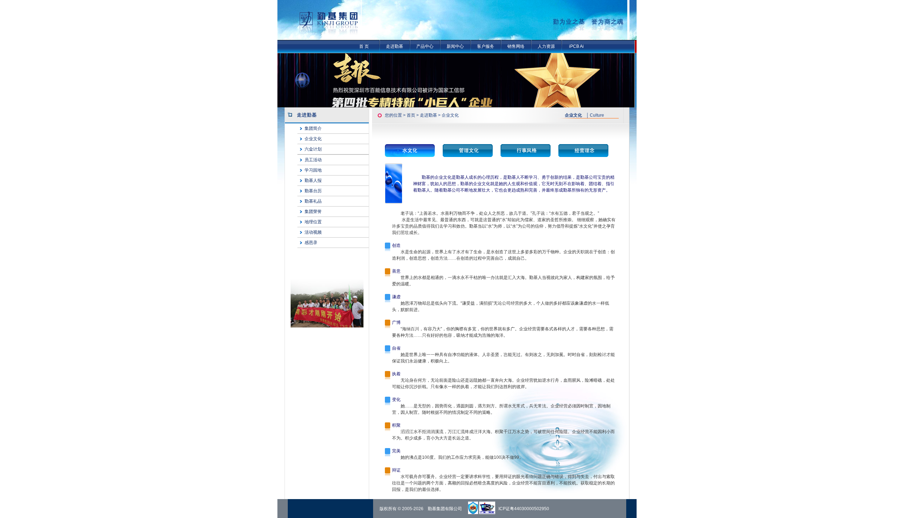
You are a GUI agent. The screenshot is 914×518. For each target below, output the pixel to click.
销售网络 (515, 46)
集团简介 (313, 128)
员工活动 (313, 159)
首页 (411, 115)
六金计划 (313, 149)
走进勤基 (394, 46)
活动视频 (313, 232)
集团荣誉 (313, 211)
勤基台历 (313, 190)
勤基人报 (313, 180)
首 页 (364, 46)
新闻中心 (455, 46)
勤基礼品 (313, 201)
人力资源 (546, 46)
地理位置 (313, 221)
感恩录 (311, 242)
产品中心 (424, 46)
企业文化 (313, 138)
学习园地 (313, 170)
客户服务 (485, 46)
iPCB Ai (576, 46)
